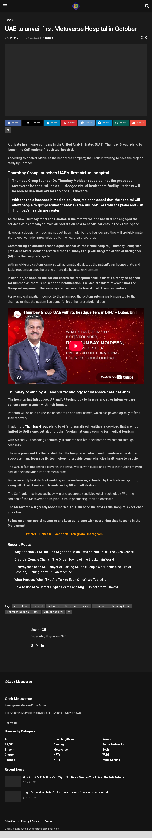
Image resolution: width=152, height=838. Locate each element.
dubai (24, 606)
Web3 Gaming (111, 759)
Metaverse (61, 749)
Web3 (105, 754)
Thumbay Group (36, 426)
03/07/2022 (32, 37)
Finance (48, 37)
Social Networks (113, 744)
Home (8, 20)
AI (6, 739)
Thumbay (100, 606)
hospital (38, 606)
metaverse (54, 606)
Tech (105, 749)
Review (106, 739)
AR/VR (9, 744)
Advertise (10, 821)
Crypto (9, 754)
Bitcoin (9, 749)
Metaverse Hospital (77, 606)
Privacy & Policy (30, 821)
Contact (49, 821)
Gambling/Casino (65, 739)
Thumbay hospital (18, 612)
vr (69, 612)
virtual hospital (53, 612)
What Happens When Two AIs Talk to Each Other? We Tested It (60, 579)
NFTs (57, 754)
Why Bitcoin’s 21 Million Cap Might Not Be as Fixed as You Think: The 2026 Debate (74, 552)
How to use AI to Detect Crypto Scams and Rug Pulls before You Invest (66, 587)
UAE (36, 612)
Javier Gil (14, 37)
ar (15, 606)
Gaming (59, 744)
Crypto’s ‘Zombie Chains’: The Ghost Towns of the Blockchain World (64, 559)
